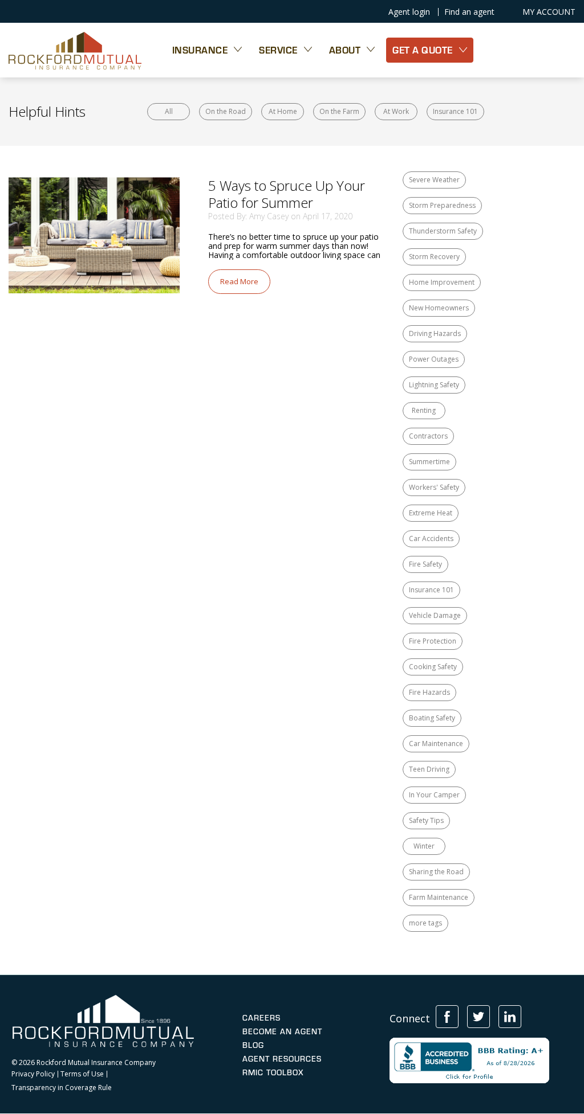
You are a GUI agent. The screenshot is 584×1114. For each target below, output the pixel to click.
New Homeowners (439, 308)
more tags (425, 923)
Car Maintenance (436, 743)
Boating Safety (432, 718)
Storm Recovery (434, 256)
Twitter (478, 1016)
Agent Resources (282, 1058)
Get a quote (422, 50)
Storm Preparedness (442, 205)
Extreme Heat (430, 513)
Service (278, 50)
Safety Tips (426, 820)
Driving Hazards (435, 333)
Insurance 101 (455, 111)
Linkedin (509, 1016)
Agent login (409, 12)
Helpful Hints (47, 111)
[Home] (75, 50)
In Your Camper (434, 795)
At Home (283, 111)
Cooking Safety (433, 666)
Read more (239, 281)
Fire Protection (432, 641)
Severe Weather (434, 180)
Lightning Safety (434, 385)
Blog (253, 1045)
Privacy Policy (33, 1074)
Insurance (200, 50)
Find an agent (469, 12)
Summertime (429, 461)
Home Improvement (441, 282)
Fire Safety (425, 564)
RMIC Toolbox (272, 1072)
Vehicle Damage (435, 615)
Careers (261, 1017)
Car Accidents (431, 538)
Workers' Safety (434, 487)
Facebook (447, 1016)
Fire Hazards (429, 692)
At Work (396, 111)
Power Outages (434, 359)
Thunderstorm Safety (443, 231)
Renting (424, 410)
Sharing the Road (436, 872)
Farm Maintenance (438, 897)
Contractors (428, 436)
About (345, 50)
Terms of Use (82, 1074)
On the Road (225, 111)
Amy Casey (269, 216)
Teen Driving (429, 769)
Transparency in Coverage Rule (61, 1087)
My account (548, 12)
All (169, 111)
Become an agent (282, 1031)
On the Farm (339, 111)
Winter (424, 846)
